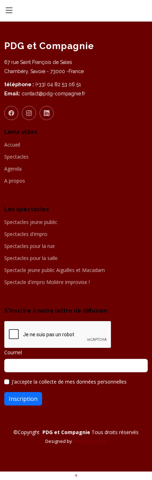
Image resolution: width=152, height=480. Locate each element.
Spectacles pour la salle (31, 258)
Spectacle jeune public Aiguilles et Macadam (54, 270)
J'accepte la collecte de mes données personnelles (69, 381)
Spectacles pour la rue (29, 246)
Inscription (23, 399)
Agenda (13, 168)
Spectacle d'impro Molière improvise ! (47, 282)
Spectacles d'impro (25, 234)
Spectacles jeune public (30, 222)
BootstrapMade (90, 441)
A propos (14, 180)
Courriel (13, 352)
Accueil (12, 144)
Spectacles (16, 156)
